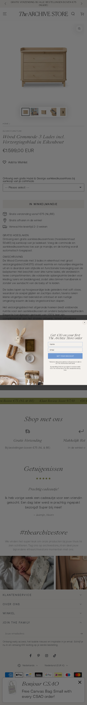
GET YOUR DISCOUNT (65, 356)
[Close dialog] (84, 322)
